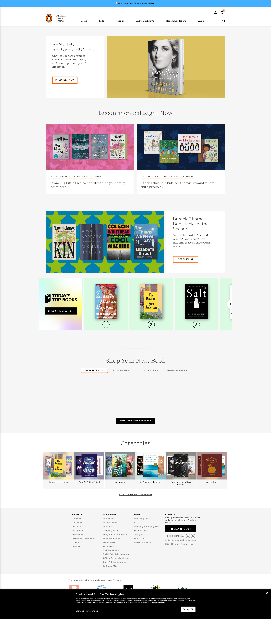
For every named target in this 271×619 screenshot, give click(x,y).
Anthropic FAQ (110, 566)
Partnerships (109, 518)
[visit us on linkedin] (183, 536)
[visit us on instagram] (193, 536)
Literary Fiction (58, 482)
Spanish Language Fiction (181, 483)
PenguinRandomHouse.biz (115, 534)
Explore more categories (135, 494)
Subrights (138, 534)
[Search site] (223, 20)
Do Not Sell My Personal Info (116, 554)
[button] (84, 20)
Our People (77, 522)
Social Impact (78, 534)
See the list (185, 259)
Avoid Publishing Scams (114, 562)
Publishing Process (143, 518)
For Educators (140, 530)
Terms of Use (109, 542)
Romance (119, 482)
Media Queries (110, 522)
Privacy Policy (109, 546)
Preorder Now (65, 79)
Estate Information (142, 542)
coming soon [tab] (122, 370)
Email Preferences (111, 538)
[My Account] (215, 11)
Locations (76, 526)
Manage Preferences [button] (87, 611)
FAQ (136, 522)
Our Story (76, 518)
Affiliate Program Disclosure (116, 558)
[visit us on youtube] (177, 536)
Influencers (108, 526)
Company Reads (110, 530)
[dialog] (135, 604)
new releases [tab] (94, 370)
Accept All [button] (188, 609)
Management (78, 530)
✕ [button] (266, 593)
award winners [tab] (177, 370)
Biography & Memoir (150, 482)
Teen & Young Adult (89, 482)
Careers (75, 542)
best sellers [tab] (149, 370)
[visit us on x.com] (172, 536)
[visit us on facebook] (167, 536)
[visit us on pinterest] (188, 536)
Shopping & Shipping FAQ (146, 526)
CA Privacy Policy (111, 550)
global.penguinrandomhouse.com (181, 540)
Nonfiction (211, 482)
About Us (77, 514)
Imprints (76, 546)
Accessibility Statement (83, 538)
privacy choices (158, 602)
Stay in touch (182, 529)
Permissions (140, 538)
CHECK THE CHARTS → (61, 311)
